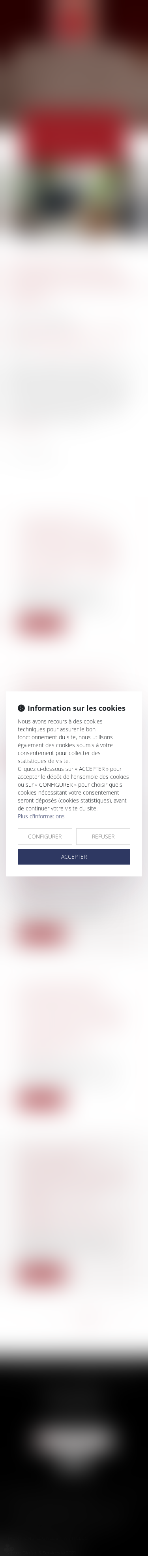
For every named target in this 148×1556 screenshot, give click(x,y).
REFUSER (103, 836)
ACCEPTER (74, 856)
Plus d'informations (41, 816)
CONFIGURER (45, 836)
